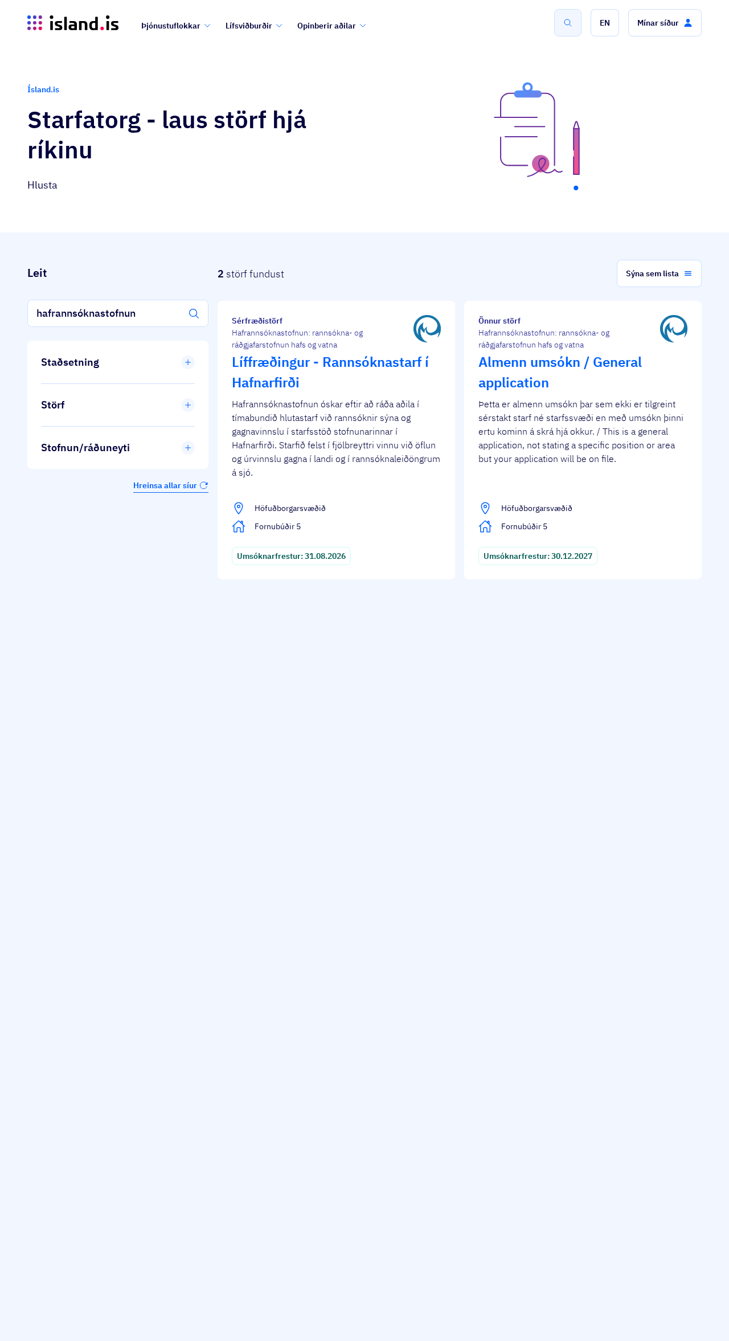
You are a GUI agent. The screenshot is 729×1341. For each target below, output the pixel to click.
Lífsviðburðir (249, 26)
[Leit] (567, 22)
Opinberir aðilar (326, 26)
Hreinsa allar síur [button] (165, 485)
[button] (605, 22)
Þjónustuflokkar (170, 26)
